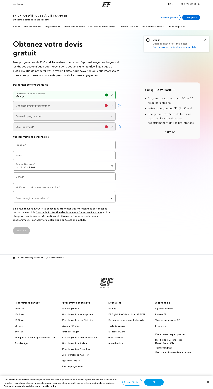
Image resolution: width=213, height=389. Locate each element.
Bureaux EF (160, 314)
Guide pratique (115, 337)
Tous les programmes (72, 366)
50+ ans (19, 331)
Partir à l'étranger (70, 331)
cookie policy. (49, 386)
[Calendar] (112, 166)
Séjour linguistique (70, 308)
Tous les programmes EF (167, 320)
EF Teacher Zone (116, 331)
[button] (18, 4)
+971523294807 (163, 348)
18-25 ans (19, 320)
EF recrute (160, 326)
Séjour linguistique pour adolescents (79, 337)
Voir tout (170, 131)
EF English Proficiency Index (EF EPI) (126, 314)
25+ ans (19, 326)
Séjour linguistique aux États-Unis (78, 320)
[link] (40, 17)
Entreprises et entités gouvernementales (35, 337)
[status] (176, 44)
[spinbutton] (17, 167)
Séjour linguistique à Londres (76, 349)
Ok (153, 382)
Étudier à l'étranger (71, 326)
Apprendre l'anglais (71, 360)
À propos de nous (164, 308)
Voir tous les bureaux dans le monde (173, 352)
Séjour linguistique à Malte (74, 343)
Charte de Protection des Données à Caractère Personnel (69, 213)
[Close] (205, 39)
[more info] (119, 105)
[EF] (106, 4)
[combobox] (64, 95)
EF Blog (112, 308)
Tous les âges (21, 343)
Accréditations (115, 343)
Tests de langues (116, 326)
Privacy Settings (132, 382)
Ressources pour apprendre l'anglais (126, 320)
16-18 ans (19, 314)
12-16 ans (19, 308)
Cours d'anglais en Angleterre (76, 355)
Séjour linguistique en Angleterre (78, 314)
